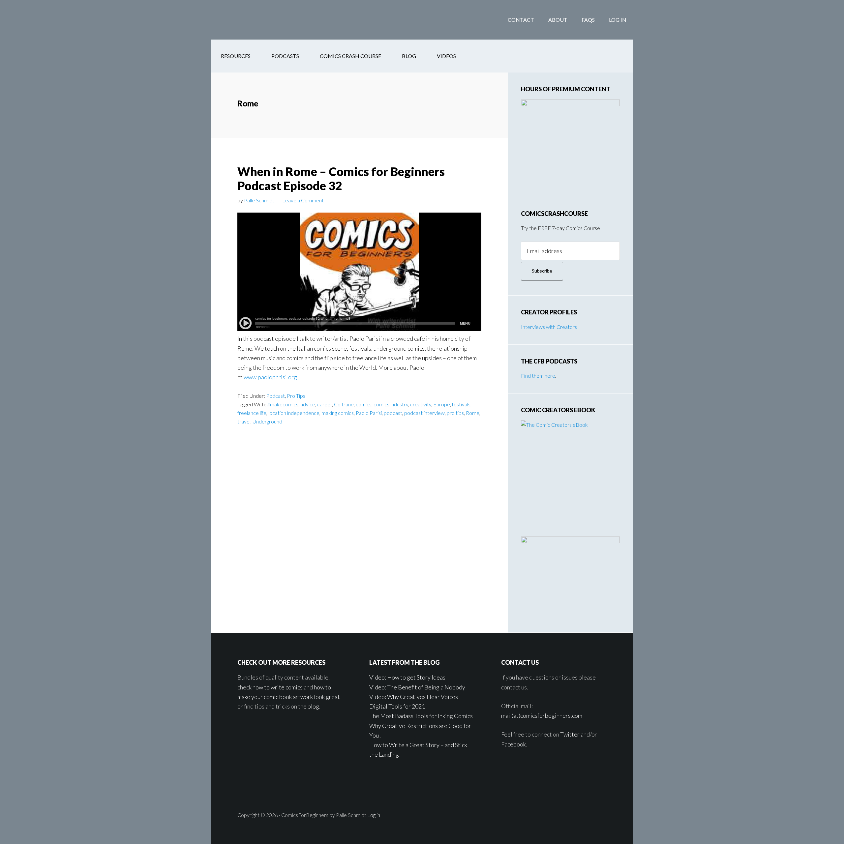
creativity (420, 404)
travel (244, 421)
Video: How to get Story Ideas (407, 677)
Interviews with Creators (549, 327)
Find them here (538, 375)
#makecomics (282, 404)
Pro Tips (296, 396)
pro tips (455, 413)
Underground (267, 421)
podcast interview (424, 413)
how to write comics (278, 687)
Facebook (513, 744)
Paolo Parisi (369, 413)
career (324, 404)
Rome (472, 413)
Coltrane (344, 404)
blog (313, 706)
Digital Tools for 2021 (397, 706)
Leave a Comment (303, 200)
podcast (393, 413)
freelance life (251, 413)
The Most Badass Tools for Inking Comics (421, 715)
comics (364, 404)
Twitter (570, 734)
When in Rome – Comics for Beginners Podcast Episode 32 (341, 178)
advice (307, 404)
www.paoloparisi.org (270, 377)
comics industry (391, 404)
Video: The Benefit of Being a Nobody (417, 687)
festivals (461, 404)
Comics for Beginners (263, 19)
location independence (293, 413)
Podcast (275, 396)
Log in (373, 815)
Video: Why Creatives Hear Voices (413, 696)
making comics (337, 413)
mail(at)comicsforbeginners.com (541, 715)
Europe (441, 404)
